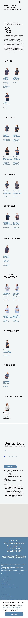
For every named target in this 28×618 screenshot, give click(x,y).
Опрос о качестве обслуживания (7, 584)
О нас (2, 592)
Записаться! (10, 466)
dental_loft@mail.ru (9, 474)
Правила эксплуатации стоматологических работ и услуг (12, 573)
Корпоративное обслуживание (7, 596)
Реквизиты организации (6, 594)
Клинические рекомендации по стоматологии (10, 586)
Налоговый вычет (4, 581)
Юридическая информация (6, 579)
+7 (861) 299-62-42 (13, 470)
